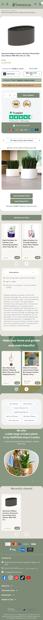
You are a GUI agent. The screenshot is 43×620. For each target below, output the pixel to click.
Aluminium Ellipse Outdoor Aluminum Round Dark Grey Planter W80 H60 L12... (10, 515)
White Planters (28, 404)
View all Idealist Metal (21, 196)
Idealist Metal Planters (21, 412)
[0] (40, 4)
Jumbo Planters (29, 420)
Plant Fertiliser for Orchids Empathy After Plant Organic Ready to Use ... (30, 243)
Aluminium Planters (29, 416)
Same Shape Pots (21, 201)
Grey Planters (13, 404)
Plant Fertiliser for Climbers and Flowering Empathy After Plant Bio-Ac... (10, 243)
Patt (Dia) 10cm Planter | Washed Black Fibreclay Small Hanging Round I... (10, 371)
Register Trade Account (26, 80)
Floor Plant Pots (14, 420)
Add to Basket (28, 95)
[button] (4, 140)
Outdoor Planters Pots (21, 408)
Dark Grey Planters (12, 416)
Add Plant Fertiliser (21, 218)
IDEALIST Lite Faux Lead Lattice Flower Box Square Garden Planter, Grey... (31, 371)
